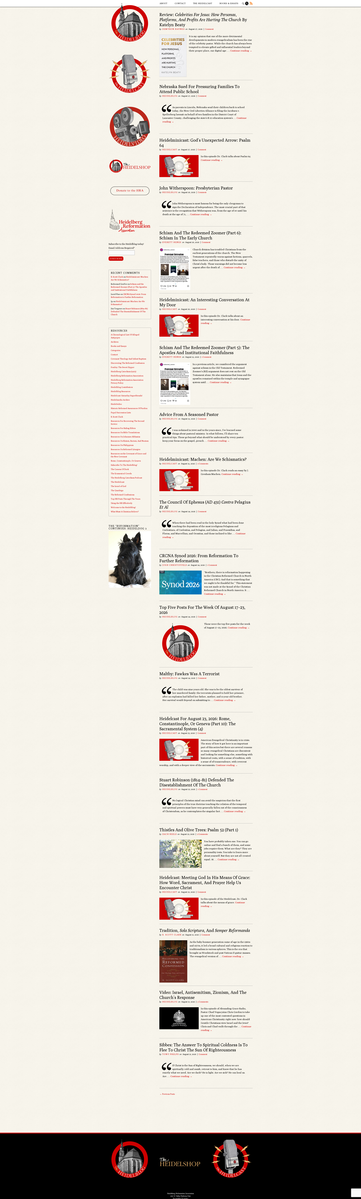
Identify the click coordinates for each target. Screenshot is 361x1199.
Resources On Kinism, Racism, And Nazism (129, 441)
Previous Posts (167, 1094)
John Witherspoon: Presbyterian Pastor (196, 187)
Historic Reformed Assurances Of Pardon (129, 408)
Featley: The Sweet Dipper (122, 367)
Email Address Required (122, 248)
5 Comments (202, 1002)
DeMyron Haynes (173, 29)
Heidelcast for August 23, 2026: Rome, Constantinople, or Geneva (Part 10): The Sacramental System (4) (197, 723)
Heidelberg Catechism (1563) (123, 371)
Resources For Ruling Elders (123, 428)
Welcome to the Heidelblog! (123, 507)
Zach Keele (169, 834)
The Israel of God (118, 486)
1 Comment (206, 357)
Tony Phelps (170, 1054)
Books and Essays (118, 346)
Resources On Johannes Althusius (125, 437)
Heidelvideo (116, 404)
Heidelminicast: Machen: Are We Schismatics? (202, 459)
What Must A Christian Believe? (125, 511)
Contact (180, 3)
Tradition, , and (204, 930)
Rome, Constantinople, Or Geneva (126, 461)
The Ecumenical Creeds (121, 473)
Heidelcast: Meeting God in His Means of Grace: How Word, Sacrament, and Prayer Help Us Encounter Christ (204, 882)
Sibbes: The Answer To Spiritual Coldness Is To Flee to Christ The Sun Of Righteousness (203, 1047)
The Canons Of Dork (120, 469)
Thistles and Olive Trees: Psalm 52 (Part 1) (198, 829)
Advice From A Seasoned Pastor (189, 414)
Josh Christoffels (174, 565)
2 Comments (202, 463)
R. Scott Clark (171, 935)
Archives (114, 342)
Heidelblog (170, 96)
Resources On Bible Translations (125, 432)
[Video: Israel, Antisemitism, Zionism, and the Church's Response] (179, 1028)
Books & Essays (229, 3)
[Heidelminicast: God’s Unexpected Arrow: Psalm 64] (179, 176)
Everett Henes (171, 242)
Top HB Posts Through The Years (125, 499)
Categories (115, 350)
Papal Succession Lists (121, 412)
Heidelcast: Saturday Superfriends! (126, 395)
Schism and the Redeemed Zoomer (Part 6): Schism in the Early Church (200, 235)
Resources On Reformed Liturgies (125, 449)
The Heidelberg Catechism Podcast (126, 478)
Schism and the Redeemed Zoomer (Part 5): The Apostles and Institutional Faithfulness (204, 350)
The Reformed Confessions (122, 495)
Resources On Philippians (122, 445)
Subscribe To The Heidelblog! (124, 465)
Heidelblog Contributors (122, 387)
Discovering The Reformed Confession (128, 363)
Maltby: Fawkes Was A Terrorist (189, 673)
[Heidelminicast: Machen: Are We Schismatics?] (179, 490)
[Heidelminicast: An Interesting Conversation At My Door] (179, 335)
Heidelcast (169, 149)
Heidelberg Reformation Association (127, 376)
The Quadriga (117, 490)
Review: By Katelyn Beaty (203, 19)
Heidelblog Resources (120, 391)
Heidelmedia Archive (120, 400)
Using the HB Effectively (121, 503)
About (164, 3)
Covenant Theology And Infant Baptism (128, 359)
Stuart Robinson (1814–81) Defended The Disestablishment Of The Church (196, 782)
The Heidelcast (202, 3)
